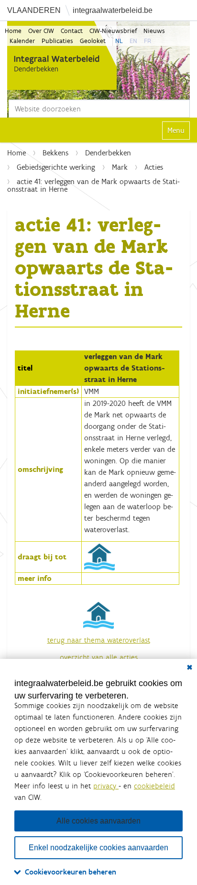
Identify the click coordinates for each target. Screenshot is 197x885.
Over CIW (41, 31)
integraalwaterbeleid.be (113, 10)
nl (119, 41)
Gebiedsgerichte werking (56, 167)
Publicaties (57, 41)
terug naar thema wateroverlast (98, 640)
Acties (153, 167)
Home (13, 31)
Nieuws (154, 31)
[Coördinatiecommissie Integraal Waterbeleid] (62, 55)
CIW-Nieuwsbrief (113, 31)
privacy (106, 785)
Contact (72, 31)
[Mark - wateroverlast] (98, 614)
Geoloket (93, 41)
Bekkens (55, 152)
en (133, 41)
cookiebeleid (154, 785)
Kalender (22, 41)
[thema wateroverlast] (99, 556)
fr (147, 41)
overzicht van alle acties (99, 657)
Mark (120, 167)
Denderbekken (108, 152)
